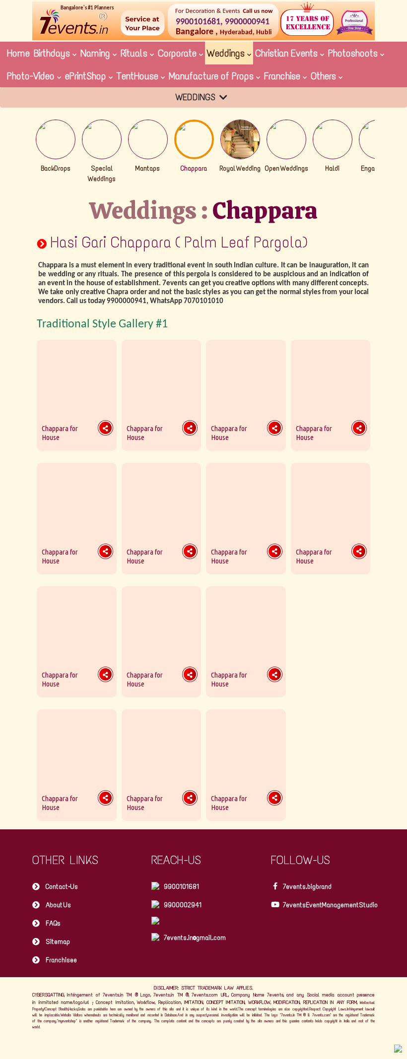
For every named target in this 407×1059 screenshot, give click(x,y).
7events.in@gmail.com (195, 938)
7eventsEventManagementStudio (330, 905)
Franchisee (61, 960)
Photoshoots (354, 53)
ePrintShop (87, 76)
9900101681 (181, 886)
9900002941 (183, 905)
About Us (58, 905)
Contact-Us (62, 886)
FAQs (53, 923)
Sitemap (58, 941)
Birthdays (53, 53)
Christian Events (287, 53)
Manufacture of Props (212, 76)
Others (325, 76)
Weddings (227, 53)
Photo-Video (32, 76)
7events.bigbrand (307, 886)
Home (18, 53)
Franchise (283, 76)
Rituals (135, 53)
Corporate (178, 53)
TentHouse (139, 76)
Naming (96, 53)
